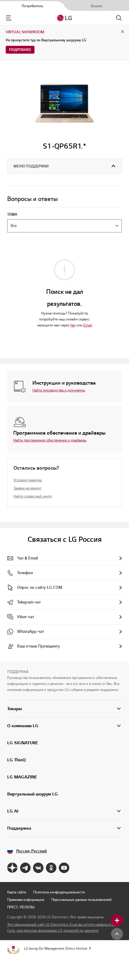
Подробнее (20, 49)
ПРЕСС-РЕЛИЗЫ (20, 907)
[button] (64, 725)
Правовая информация (25, 899)
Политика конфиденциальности (59, 892)
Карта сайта (16, 892)
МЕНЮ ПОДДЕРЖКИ (31, 166)
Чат (73, 325)
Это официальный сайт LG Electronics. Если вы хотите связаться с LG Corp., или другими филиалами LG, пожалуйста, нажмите (62, 927)
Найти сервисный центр (33, 496)
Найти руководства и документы (58, 390)
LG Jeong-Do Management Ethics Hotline (55, 948)
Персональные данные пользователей (81, 899)
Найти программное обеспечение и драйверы (49, 440)
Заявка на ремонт (27, 488)
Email (87, 325)
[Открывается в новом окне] (12, 868)
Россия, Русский (31, 851)
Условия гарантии (28, 479)
